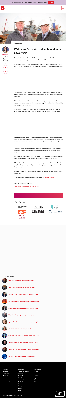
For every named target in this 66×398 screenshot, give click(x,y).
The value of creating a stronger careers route (21, 315)
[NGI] (38, 206)
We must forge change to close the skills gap (21, 356)
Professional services (24, 382)
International (6, 382)
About (35, 374)
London (4, 378)
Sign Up (51, 2)
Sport (19, 390)
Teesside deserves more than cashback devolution (23, 294)
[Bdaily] (2, 7)
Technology (21, 376)
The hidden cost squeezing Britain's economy (21, 287)
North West (5, 374)
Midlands (5, 376)
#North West (17, 186)
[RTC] (22, 216)
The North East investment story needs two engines (23, 349)
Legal (35, 378)
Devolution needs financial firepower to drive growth (23, 308)
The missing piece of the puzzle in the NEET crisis (23, 342)
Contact (36, 371)
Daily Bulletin (37, 369)
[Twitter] (5, 71)
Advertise (36, 376)
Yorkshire (5, 371)
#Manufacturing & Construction (31, 186)
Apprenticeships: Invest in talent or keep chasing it (23, 322)
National (4, 380)
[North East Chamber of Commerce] (55, 211)
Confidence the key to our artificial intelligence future (23, 335)
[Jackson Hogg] (55, 206)
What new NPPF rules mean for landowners (21, 280)
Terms (35, 380)
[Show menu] (63, 8)
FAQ (35, 382)
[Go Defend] (22, 211)
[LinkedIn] (5, 67)
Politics (20, 386)
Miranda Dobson (5, 58)
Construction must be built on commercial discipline (23, 301)
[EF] (22, 206)
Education (21, 369)
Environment (21, 384)
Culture (20, 388)
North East (5, 369)
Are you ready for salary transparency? (19, 329)
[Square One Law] (38, 211)
